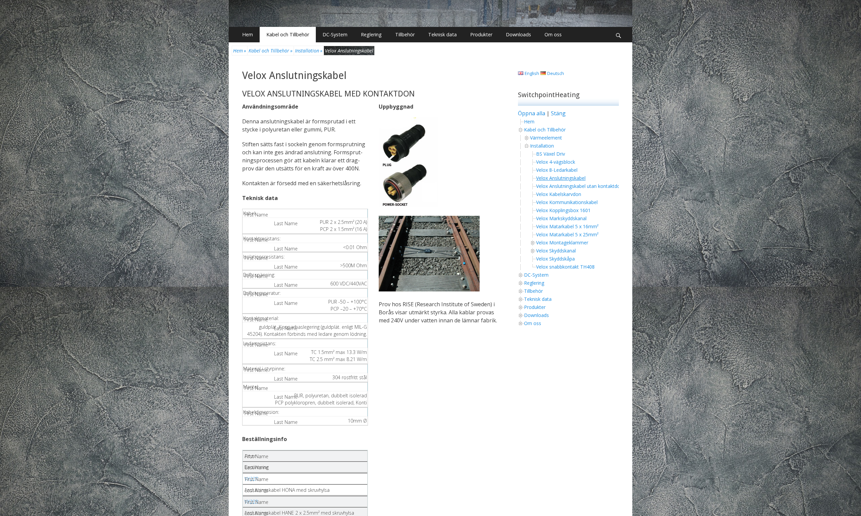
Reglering (371, 34)
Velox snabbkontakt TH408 (565, 267)
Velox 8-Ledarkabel (556, 170)
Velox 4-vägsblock (555, 162)
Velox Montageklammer (562, 242)
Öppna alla (531, 113)
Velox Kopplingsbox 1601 (563, 210)
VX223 (251, 502)
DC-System (335, 34)
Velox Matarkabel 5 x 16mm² (567, 226)
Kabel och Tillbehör (287, 34)
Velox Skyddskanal (556, 250)
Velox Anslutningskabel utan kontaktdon (579, 186)
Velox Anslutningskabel (294, 75)
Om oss (553, 34)
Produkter (481, 34)
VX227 (251, 479)
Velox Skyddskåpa (555, 258)
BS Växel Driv (550, 154)
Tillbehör (405, 34)
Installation (309, 50)
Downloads (518, 34)
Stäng (558, 113)
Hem (247, 34)
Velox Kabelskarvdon (558, 194)
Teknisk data (442, 34)
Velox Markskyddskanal (561, 218)
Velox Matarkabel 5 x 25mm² (567, 234)
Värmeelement (546, 137)
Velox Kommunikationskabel (567, 202)
